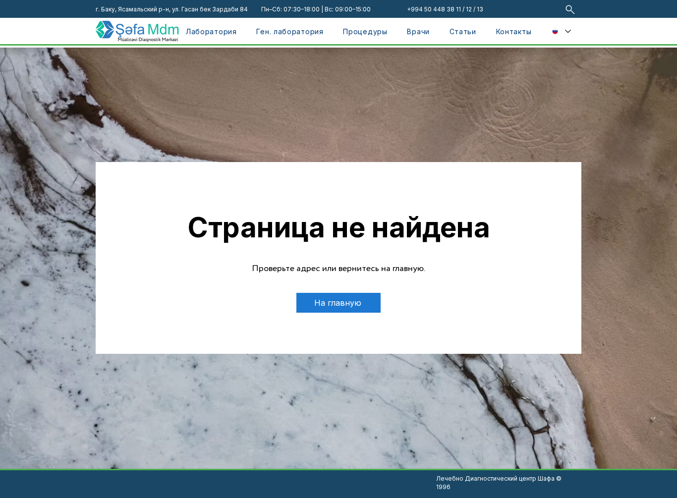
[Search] (570, 9)
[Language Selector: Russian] (561, 31)
